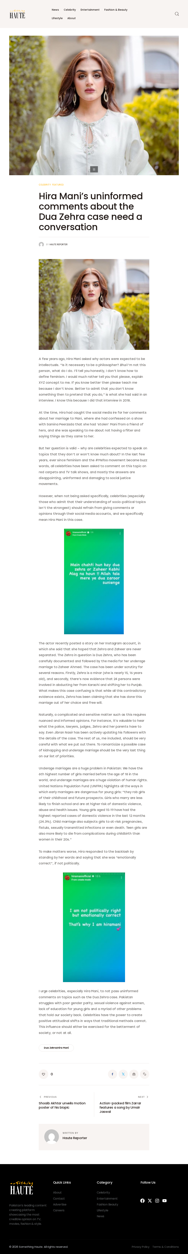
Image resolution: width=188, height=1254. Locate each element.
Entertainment (90, 10)
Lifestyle (57, 18)
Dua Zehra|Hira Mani (56, 1047)
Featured (58, 185)
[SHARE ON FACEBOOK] (112, 1074)
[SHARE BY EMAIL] (133, 1074)
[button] (46, 1074)
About (71, 18)
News (55, 10)
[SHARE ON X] (123, 1074)
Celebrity (70, 10)
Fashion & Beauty (115, 10)
